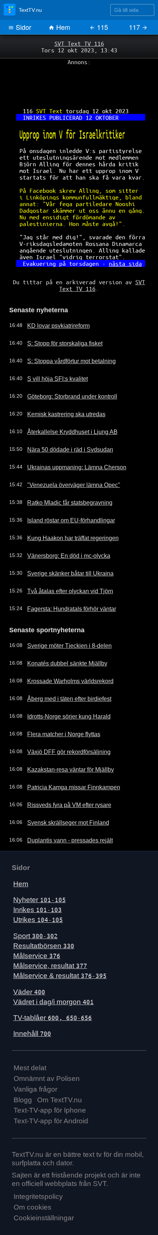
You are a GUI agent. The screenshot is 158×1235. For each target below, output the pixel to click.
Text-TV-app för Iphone (50, 1085)
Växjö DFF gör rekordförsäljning (62, 727)
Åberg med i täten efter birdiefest (63, 673)
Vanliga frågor (35, 1064)
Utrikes (38, 894)
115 (101, 27)
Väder (29, 966)
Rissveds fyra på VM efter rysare (63, 780)
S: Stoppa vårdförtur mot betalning (65, 337)
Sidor (22, 27)
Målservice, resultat (50, 940)
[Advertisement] (79, 81)
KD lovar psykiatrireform (53, 302)
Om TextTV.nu (59, 1074)
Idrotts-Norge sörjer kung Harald (62, 691)
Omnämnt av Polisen (47, 1053)
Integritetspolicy (38, 1171)
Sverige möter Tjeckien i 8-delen (62, 620)
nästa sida (120, 243)
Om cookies (32, 1182)
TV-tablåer (52, 992)
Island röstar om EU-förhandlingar (64, 497)
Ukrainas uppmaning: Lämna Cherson (69, 443)
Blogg (23, 1074)
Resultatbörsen (43, 920)
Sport (35, 910)
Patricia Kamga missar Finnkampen (66, 762)
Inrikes (37, 884)
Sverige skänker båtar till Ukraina (63, 550)
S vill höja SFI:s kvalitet (51, 355)
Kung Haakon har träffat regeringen (66, 514)
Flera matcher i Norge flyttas (58, 709)
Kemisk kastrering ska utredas (60, 390)
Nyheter (39, 875)
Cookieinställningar (44, 1193)
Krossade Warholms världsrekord (63, 656)
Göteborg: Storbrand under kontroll (66, 373)
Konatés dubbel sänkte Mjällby (60, 638)
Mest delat (30, 1043)
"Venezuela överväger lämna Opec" (66, 461)
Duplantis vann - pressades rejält (63, 815)
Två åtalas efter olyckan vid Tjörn (63, 567)
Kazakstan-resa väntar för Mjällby (64, 744)
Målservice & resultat (60, 950)
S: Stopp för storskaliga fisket (59, 320)
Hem (62, 27)
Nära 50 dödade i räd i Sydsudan (63, 426)
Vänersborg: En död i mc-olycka (62, 532)
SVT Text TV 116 (79, 43)
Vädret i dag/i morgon (53, 976)
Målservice (36, 931)
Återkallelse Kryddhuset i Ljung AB (64, 408)
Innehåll (32, 1008)
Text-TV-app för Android (51, 1096)
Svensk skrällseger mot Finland (61, 797)
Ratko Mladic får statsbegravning (63, 479)
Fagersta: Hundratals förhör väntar (65, 585)
